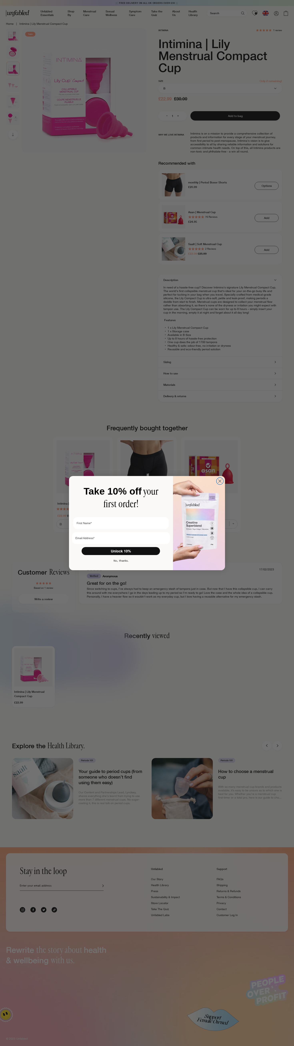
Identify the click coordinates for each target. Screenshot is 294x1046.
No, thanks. (121, 560)
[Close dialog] (219, 481)
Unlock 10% (121, 551)
